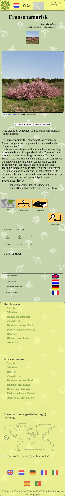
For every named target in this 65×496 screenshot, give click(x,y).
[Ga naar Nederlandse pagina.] (55, 282)
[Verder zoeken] (55, 217)
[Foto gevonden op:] (38, 114)
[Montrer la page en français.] (55, 293)
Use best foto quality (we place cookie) (27, 456)
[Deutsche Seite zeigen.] (55, 287)
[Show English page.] (55, 276)
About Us (12, 342)
